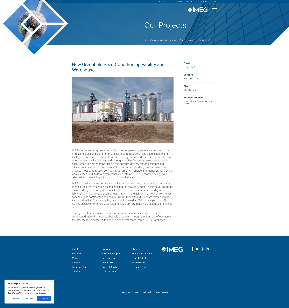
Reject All (29, 299)
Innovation (107, 249)
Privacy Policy (139, 267)
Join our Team (109, 258)
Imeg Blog (162, 2)
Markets (76, 258)
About (75, 249)
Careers (76, 271)
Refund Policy (138, 262)
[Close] (51, 281)
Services (76, 253)
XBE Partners (201, 2)
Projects (76, 262)
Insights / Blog (79, 267)
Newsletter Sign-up (111, 253)
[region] (29, 291)
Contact (213, 2)
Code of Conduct (110, 267)
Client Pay (189, 2)
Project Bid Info (175, 2)
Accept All (44, 299)
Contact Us (107, 262)
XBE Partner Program (142, 253)
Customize (15, 299)
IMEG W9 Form (109, 271)
